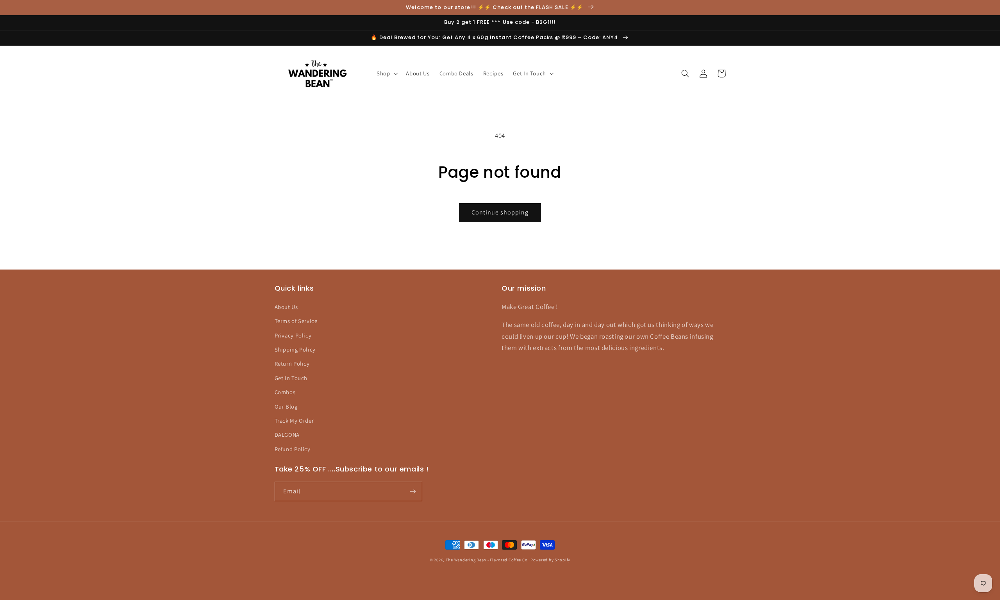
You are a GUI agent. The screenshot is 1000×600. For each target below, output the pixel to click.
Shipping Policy (295, 349)
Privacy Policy (293, 335)
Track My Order (294, 420)
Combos (285, 392)
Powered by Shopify (550, 559)
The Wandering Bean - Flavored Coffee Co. (487, 559)
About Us (286, 307)
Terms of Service (296, 321)
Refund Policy (293, 449)
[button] (386, 73)
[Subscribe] (412, 491)
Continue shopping (500, 212)
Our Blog (286, 406)
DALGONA (287, 434)
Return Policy (292, 363)
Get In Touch (291, 378)
